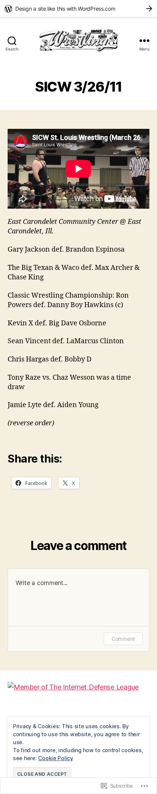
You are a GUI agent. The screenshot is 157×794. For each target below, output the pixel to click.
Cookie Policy (55, 758)
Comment (123, 639)
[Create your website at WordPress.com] (78, 8)
